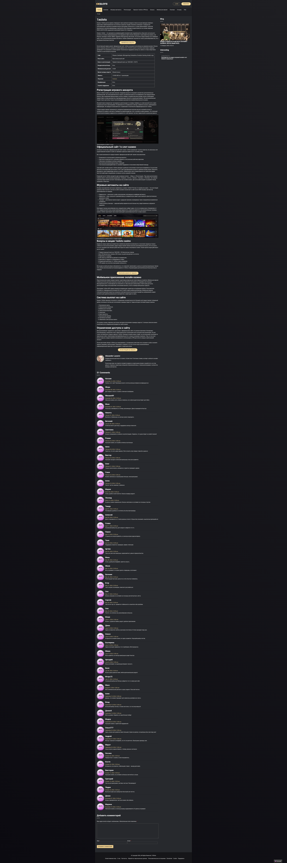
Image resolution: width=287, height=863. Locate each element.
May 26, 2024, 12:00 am (111, 577)
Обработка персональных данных (137, 858)
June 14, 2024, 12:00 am (111, 636)
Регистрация (127, 9)
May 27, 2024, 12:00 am (111, 585)
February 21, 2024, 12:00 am (112, 466)
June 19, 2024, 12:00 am (111, 653)
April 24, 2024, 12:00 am (111, 543)
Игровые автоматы (116, 9)
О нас (98, 14)
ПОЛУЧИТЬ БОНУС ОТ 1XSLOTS (128, 273)
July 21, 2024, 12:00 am (111, 679)
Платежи (172, 9)
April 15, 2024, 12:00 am (111, 534)
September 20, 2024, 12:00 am (113, 722)
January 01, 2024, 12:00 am (112, 415)
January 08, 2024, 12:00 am (112, 423)
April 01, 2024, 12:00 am (111, 509)
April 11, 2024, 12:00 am (111, 526)
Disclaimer (169, 858)
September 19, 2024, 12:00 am (113, 713)
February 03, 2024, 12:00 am (112, 441)
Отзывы (179, 9)
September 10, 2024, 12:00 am (113, 696)
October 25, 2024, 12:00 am (112, 790)
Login (176, 4)
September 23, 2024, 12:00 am (113, 730)
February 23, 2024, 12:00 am (112, 475)
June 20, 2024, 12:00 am (111, 662)
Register (186, 4)
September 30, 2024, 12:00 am (113, 747)
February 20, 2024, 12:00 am (112, 458)
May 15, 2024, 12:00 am (111, 568)
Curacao (114, 79)
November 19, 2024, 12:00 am (113, 807)
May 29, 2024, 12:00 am (111, 611)
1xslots (99, 9)
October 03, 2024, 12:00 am (112, 764)
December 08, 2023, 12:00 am (113, 389)
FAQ (185, 9)
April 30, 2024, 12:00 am (111, 551)
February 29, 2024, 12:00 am (112, 483)
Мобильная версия (162, 9)
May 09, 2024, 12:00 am (111, 560)
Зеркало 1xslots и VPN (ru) (140, 9)
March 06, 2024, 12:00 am (112, 492)
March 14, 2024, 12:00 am (112, 500)
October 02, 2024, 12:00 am (112, 756)
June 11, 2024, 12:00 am (111, 619)
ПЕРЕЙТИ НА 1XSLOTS (127, 42)
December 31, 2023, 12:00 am (113, 406)
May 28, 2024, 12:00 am (111, 602)
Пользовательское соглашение (157, 858)
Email (129, 841)
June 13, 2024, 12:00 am (111, 628)
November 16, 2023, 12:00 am (113, 381)
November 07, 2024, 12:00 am (113, 798)
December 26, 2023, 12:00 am (113, 398)
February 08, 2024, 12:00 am (112, 449)
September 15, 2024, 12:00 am (113, 704)
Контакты (124, 858)
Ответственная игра (110, 858)
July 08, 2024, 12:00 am (111, 670)
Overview (105, 9)
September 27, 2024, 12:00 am (113, 739)
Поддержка (181, 858)
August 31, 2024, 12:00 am (112, 687)
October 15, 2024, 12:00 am (112, 781)
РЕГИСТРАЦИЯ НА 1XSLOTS (127, 350)
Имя (98, 841)
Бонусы (152, 9)
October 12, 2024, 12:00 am (112, 773)
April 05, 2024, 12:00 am (111, 517)
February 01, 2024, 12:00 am (112, 432)
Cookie (175, 858)
